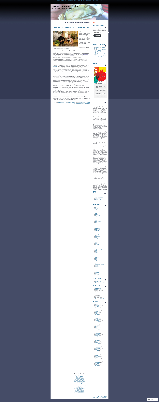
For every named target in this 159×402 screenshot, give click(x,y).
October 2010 (97, 347)
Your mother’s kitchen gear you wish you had (100, 56)
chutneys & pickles (98, 210)
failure (96, 222)
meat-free (97, 242)
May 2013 (97, 314)
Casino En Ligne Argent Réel (79, 383)
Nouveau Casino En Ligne (79, 380)
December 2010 (98, 344)
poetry (96, 250)
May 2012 (97, 325)
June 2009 (97, 364)
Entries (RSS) (95, 397)
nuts (96, 245)
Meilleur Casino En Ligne (79, 382)
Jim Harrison (102, 57)
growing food (97, 236)
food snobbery (97, 229)
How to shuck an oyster (65, 6)
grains (96, 235)
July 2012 (97, 322)
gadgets (96, 232)
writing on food (98, 200)
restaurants (97, 257)
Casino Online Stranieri (79, 378)
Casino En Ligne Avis (79, 390)
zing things (97, 274)
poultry (96, 252)
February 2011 (97, 342)
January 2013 (97, 317)
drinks (96, 216)
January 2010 (97, 356)
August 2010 (97, 349)
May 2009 (97, 365)
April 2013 (97, 315)
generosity (65, 102)
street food (97, 266)
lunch (96, 239)
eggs (96, 217)
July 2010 (97, 350)
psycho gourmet (98, 292)
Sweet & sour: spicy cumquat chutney (100, 50)
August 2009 (97, 362)
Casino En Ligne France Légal (79, 381)
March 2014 (97, 307)
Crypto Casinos (79, 389)
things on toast (98, 199)
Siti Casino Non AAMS (79, 379)
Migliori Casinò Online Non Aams (79, 384)
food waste (97, 230)
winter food (97, 272)
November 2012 (98, 318)
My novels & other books (99, 282)
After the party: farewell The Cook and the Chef (71, 27)
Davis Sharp (97, 47)
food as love (60, 102)
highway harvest (98, 281)
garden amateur (98, 288)
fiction (96, 224)
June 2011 (97, 337)
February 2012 (98, 328)
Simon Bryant (87, 102)
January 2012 (97, 329)
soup (96, 261)
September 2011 (98, 334)
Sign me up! (97, 35)
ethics (96, 220)
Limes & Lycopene (98, 289)
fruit (95, 231)
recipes (96, 254)
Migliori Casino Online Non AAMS (79, 385)
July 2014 (97, 306)
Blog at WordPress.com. (102, 396)
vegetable (97, 271)
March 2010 (97, 354)
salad (96, 258)
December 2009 (98, 357)
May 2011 (97, 339)
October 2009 (97, 359)
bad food (96, 208)
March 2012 (97, 327)
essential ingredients (99, 194)
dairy (96, 213)
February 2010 (98, 355)
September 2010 (98, 348)
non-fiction (97, 244)
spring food (97, 263)
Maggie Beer (81, 102)
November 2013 (98, 311)
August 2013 (97, 312)
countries (96, 212)
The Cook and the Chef (78, 103)
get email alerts (98, 25)
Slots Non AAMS (79, 376)
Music (96, 243)
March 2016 (97, 304)
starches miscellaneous (99, 264)
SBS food (97, 294)
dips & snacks (97, 215)
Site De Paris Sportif (79, 377)
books (96, 209)
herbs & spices (98, 238)
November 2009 (98, 358)
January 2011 (97, 343)
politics (96, 251)
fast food (96, 223)
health (96, 237)
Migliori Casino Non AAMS (79, 391)
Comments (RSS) (103, 397)
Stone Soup (97, 296)
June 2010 (97, 351)
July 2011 (97, 336)
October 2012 (97, 319)
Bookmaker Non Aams (79, 375)
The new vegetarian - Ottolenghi (101, 298)
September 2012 (98, 320)
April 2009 (97, 366)
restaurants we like (98, 198)
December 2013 (98, 310)
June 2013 (97, 313)
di (95, 53)
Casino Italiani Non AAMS (79, 386)
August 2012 (97, 321)
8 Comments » (87, 103)
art (95, 207)
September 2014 (98, 305)
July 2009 (97, 363)
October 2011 (97, 333)
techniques (97, 268)
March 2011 (97, 341)
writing (96, 273)
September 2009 (98, 361)
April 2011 (97, 340)
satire (96, 259)
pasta (96, 246)
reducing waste (98, 256)
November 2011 (98, 332)
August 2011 (97, 335)
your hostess (97, 201)
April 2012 (97, 326)
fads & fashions (98, 221)
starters (96, 265)
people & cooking (71, 102)
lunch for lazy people (99, 197)
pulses (96, 253)
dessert (96, 214)
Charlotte (96, 51)
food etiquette (97, 228)
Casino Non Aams (79, 387)
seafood (96, 260)
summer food (97, 267)
